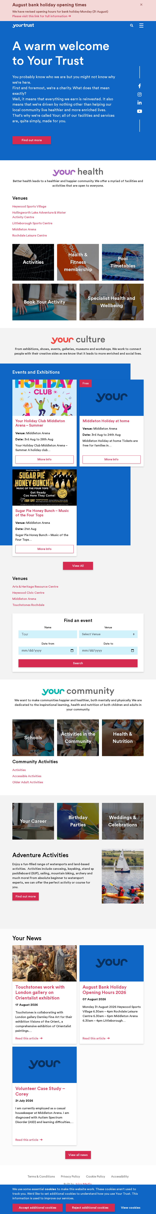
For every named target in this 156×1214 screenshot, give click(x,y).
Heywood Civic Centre (28, 592)
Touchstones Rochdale (28, 605)
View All (78, 565)
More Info (55, 459)
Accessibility (120, 1176)
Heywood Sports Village (29, 206)
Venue (108, 627)
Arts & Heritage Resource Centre (35, 586)
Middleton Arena (24, 229)
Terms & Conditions (41, 1176)
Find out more (32, 140)
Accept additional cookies (37, 1207)
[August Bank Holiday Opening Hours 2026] (112, 963)
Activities (19, 770)
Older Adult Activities (27, 782)
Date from (47, 643)
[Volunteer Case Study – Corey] (44, 1065)
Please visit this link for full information (40, 16)
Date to (108, 643)
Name (47, 627)
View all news (78, 1154)
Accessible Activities (26, 776)
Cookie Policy (95, 1176)
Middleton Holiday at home (106, 421)
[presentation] (44, 398)
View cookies (130, 1207)
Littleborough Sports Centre (32, 223)
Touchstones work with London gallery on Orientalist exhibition (40, 993)
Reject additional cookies (90, 1207)
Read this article (27, 1038)
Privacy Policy (70, 1176)
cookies (50, 1189)
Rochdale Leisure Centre (29, 235)
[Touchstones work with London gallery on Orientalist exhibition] (44, 963)
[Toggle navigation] (141, 25)
